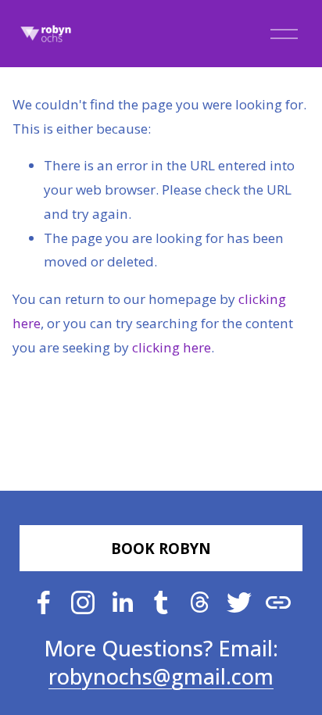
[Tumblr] (161, 602)
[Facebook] (43, 602)
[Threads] (200, 602)
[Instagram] (82, 602)
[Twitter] (239, 602)
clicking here (171, 347)
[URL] (278, 602)
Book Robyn (161, 548)
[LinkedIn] (121, 602)
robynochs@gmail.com (161, 677)
